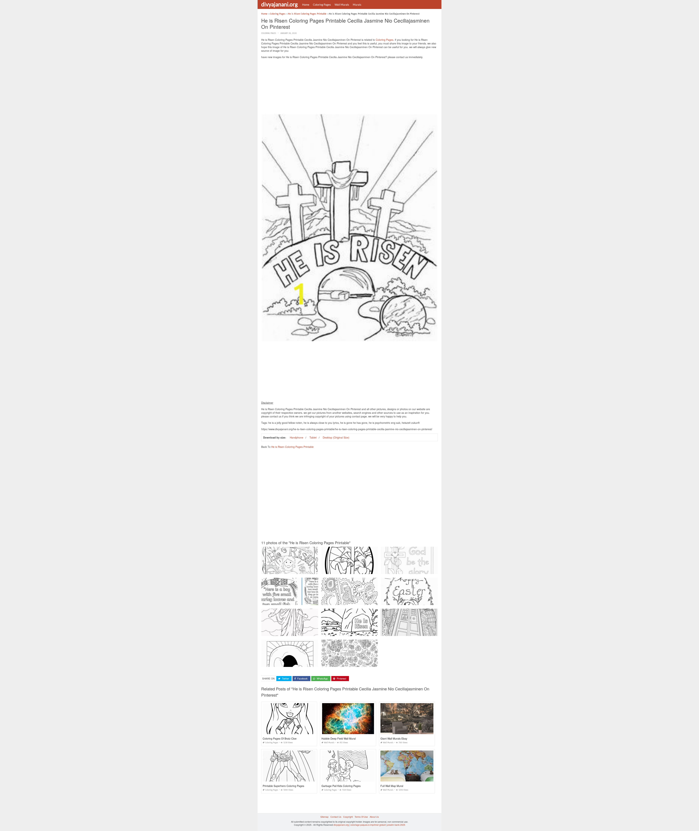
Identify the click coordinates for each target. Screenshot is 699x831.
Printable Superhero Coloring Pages (283, 786)
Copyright (348, 816)
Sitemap (324, 816)
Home (305, 4)
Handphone (296, 437)
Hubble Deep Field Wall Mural (338, 738)
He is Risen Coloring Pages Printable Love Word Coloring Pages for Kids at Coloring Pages (427, 632)
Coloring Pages (322, 4)
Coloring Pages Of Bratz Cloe (280, 738)
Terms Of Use (361, 816)
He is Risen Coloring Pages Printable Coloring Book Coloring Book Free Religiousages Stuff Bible (370, 601)
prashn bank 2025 (396, 824)
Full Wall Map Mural (391, 786)
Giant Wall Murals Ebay (393, 738)
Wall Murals (342, 4)
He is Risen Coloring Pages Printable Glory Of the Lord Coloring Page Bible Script (422, 570)
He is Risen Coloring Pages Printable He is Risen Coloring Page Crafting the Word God (365, 632)
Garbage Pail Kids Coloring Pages (341, 786)
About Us (374, 816)
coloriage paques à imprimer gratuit (368, 824)
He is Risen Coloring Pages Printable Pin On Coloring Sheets (352, 570)
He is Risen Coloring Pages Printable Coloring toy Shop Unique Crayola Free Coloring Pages (308, 570)
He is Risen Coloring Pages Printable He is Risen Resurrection (293, 632)
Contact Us (335, 816)
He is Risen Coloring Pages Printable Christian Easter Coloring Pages (416, 601)
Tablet (313, 437)
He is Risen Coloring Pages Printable (292, 447)
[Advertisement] (349, 87)
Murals (357, 4)
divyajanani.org (279, 4)
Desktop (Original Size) (336, 437)
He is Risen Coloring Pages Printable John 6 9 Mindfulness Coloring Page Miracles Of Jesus (308, 601)
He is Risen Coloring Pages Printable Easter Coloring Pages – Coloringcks (359, 663)
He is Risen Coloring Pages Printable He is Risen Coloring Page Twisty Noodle (301, 663)
